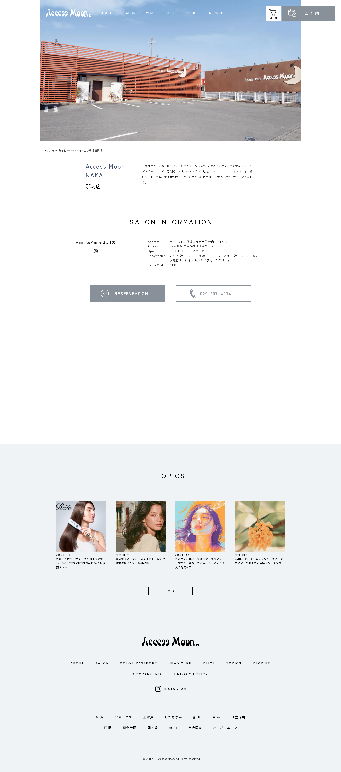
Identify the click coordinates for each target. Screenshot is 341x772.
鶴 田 (173, 727)
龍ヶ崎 (153, 727)
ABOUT (107, 12)
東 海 (216, 717)
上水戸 (148, 717)
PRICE (169, 12)
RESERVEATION (131, 293)
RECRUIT (217, 12)
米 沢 (100, 717)
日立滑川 (238, 717)
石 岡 (108, 727)
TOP (44, 150)
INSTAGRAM (175, 688)
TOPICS (192, 12)
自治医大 (195, 727)
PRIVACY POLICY (191, 673)
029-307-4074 (216, 293)
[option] (170, 70)
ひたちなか (173, 717)
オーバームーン (225, 727)
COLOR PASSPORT (138, 663)
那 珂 (197, 717)
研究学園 (130, 727)
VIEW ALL (171, 591)
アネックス (123, 717)
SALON (130, 12)
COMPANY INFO (148, 673)
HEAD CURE (180, 663)
